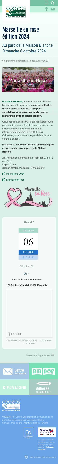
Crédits (45, 422)
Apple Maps (30, 343)
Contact (5, 422)
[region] (30, 314)
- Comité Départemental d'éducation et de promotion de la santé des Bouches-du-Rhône (27, 418)
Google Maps (46, 340)
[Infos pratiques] (47, 9)
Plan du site (16, 422)
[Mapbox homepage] (14, 334)
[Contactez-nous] (53, 9)
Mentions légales (32, 422)
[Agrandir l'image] (28, 79)
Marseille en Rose (12, 101)
